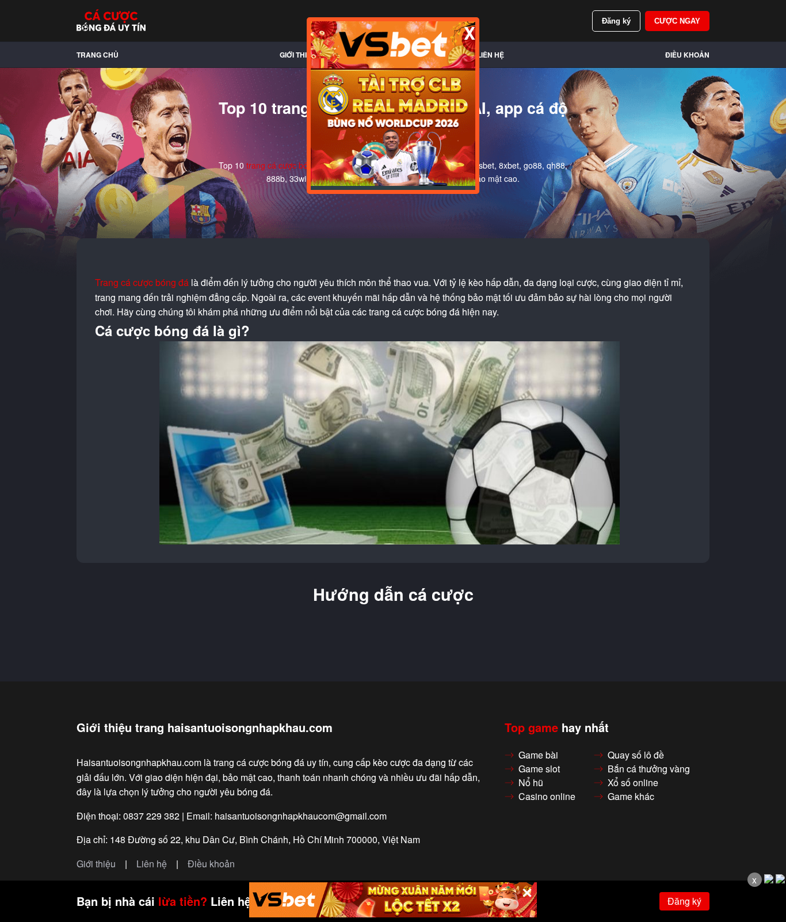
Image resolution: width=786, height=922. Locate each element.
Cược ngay (677, 21)
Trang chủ (98, 54)
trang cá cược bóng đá (287, 165)
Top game (531, 727)
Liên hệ (490, 54)
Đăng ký (616, 21)
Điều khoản (687, 54)
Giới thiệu (298, 54)
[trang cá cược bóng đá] (111, 20)
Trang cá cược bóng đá (142, 282)
